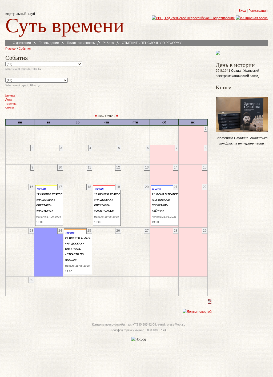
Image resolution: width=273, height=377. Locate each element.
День (8, 99)
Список (9, 107)
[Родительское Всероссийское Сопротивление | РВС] (193, 18)
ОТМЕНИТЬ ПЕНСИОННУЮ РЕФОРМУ (152, 43)
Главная (10, 48)
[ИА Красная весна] (252, 18)
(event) (41, 188)
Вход (242, 11)
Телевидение (49, 43)
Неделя (10, 95)
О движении (22, 43)
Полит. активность (81, 43)
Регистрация (258, 11)
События (25, 48)
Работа (108, 43)
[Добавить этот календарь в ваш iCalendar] (209, 302)
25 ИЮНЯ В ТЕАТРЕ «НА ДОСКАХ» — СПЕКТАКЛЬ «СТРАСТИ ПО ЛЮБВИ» (78, 248)
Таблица (11, 103)
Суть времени (64, 24)
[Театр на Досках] (218, 54)
